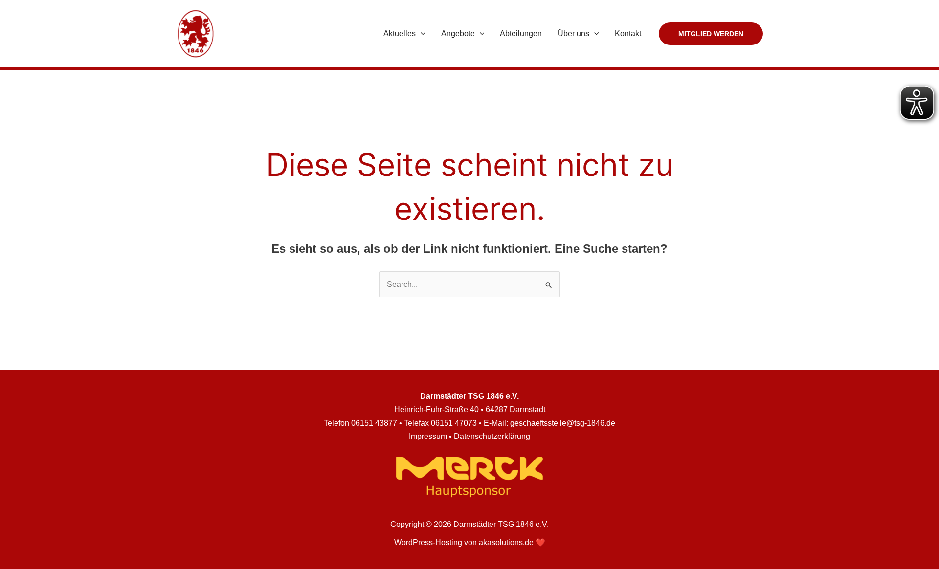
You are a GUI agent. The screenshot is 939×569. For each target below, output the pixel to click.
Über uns (573, 33)
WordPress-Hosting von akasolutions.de (464, 542)
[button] (420, 33)
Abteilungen (521, 33)
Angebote (458, 33)
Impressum (428, 436)
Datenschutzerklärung (492, 436)
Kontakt (628, 33)
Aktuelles (399, 33)
